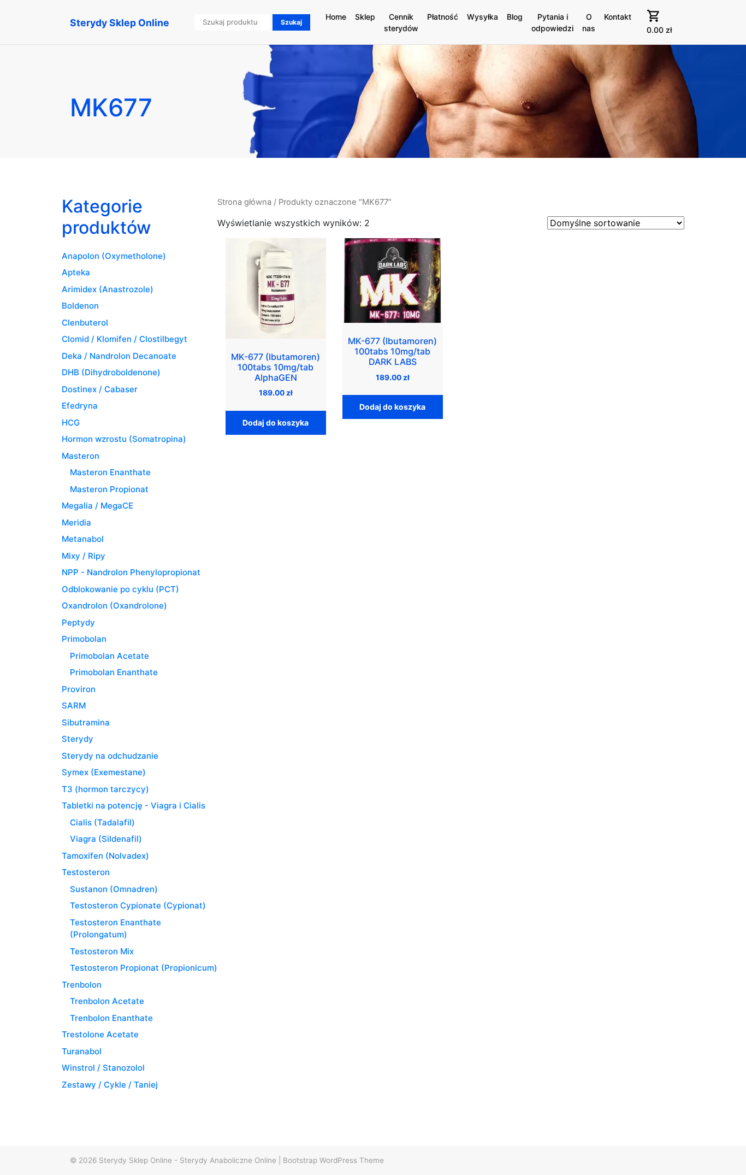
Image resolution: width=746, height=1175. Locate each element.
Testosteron (86, 872)
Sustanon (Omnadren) (114, 889)
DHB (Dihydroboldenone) (111, 372)
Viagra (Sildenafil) (106, 839)
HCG (71, 422)
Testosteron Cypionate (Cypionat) (138, 905)
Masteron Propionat (109, 489)
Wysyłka (482, 16)
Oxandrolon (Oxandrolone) (114, 605)
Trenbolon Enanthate (111, 1018)
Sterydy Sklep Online (119, 22)
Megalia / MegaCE (97, 505)
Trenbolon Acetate (107, 1001)
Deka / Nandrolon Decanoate (119, 356)
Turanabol (82, 1051)
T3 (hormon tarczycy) (105, 789)
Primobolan (84, 639)
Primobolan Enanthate (114, 672)
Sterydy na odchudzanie (110, 756)
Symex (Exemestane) (104, 772)
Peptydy (78, 622)
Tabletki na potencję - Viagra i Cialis (133, 805)
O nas (588, 22)
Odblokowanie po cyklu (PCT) (120, 589)
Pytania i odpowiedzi (552, 22)
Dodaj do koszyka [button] (275, 422)
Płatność (442, 16)
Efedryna (80, 405)
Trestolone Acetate (100, 1034)
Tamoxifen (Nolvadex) (105, 856)
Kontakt (617, 16)
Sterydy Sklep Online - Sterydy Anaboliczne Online (187, 1160)
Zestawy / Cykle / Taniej (110, 1084)
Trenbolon (82, 984)
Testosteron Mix (102, 951)
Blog (515, 16)
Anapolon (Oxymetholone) (114, 256)
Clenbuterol (85, 322)
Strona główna (244, 202)
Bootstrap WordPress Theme (333, 1160)
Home (335, 16)
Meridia (76, 522)
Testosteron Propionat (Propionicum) (143, 968)
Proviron (79, 689)
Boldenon (80, 305)
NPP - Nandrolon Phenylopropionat (131, 572)
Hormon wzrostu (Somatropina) (124, 439)
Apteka (76, 272)
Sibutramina (86, 722)
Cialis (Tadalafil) (102, 822)
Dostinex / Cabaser (100, 389)
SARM (74, 705)
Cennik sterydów (401, 22)
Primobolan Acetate (109, 656)
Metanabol (83, 539)
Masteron (80, 456)
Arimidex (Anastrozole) (107, 289)
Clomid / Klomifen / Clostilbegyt (124, 339)
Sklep (365, 16)
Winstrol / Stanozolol (103, 1067)
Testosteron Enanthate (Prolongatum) (115, 928)
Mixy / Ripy (83, 556)
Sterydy (77, 739)
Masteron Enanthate (110, 472)
